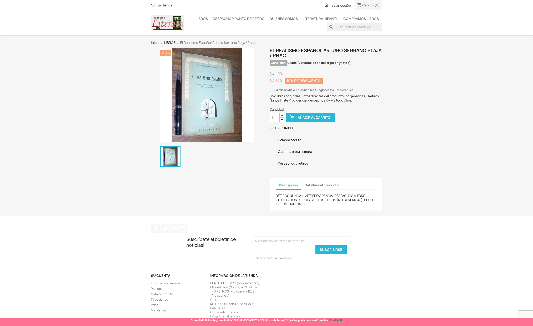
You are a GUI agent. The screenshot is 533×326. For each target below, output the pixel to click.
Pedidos (157, 289)
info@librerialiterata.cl (226, 316)
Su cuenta (160, 275)
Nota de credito (162, 294)
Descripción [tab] (288, 185)
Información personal (166, 283)
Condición (278, 63)
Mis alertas (158, 310)
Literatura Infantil (321, 18)
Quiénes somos (283, 18)
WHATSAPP (335, 320)
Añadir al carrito (310, 117)
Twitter (165, 228)
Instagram (183, 228)
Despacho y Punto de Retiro (239, 18)
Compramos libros (361, 18)
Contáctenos (161, 5)
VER (262, 320)
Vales (154, 305)
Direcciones (159, 299)
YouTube (174, 228)
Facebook (155, 228)
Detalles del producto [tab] (322, 185)
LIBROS (202, 18)
